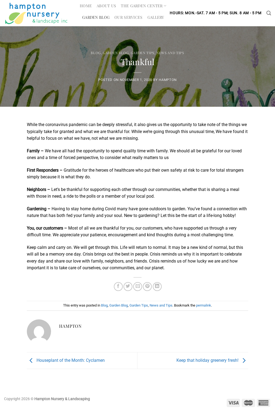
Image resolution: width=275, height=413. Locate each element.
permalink (203, 305)
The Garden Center (141, 5)
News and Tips (170, 52)
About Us (106, 5)
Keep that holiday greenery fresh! (208, 360)
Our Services (128, 17)
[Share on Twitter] (128, 286)
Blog (96, 52)
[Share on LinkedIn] (157, 286)
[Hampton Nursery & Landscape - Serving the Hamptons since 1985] (38, 13)
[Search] (268, 13)
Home (86, 5)
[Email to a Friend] (137, 286)
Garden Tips (142, 52)
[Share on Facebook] (118, 286)
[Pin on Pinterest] (147, 286)
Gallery (155, 17)
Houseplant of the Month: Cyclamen (70, 360)
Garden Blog (96, 17)
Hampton (168, 80)
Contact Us (94, 28)
